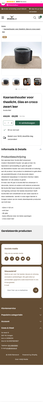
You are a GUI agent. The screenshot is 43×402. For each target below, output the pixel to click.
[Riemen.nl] (11, 17)
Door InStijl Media (21, 359)
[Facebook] (7, 259)
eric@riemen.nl (11, 348)
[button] (35, 17)
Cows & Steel (7, 328)
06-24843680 (13, 346)
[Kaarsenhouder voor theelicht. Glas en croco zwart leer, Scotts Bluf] (21, 55)
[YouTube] (23, 259)
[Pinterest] (17, 259)
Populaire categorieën (11, 315)
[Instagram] (12, 259)
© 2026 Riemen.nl (12, 355)
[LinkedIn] (28, 259)
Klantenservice (8, 308)
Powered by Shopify (29, 355)
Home (3, 26)
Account (5, 321)
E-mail (7, 285)
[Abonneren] (35, 290)
